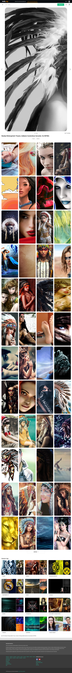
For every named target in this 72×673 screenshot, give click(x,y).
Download (61, 4)
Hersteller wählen (38, 661)
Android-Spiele (8, 659)
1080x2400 (11, 656)
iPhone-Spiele (8, 660)
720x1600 (24, 656)
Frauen (33, 138)
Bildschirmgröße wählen (39, 662)
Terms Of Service (20, 671)
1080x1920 (7, 656)
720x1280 (18, 656)
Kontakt (37, 663)
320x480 (31, 656)
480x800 (28, 656)
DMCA (24, 671)
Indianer (38, 138)
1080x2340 (14, 656)
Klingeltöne (7, 661)
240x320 (21, 656)
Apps (6, 665)
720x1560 (34, 656)
